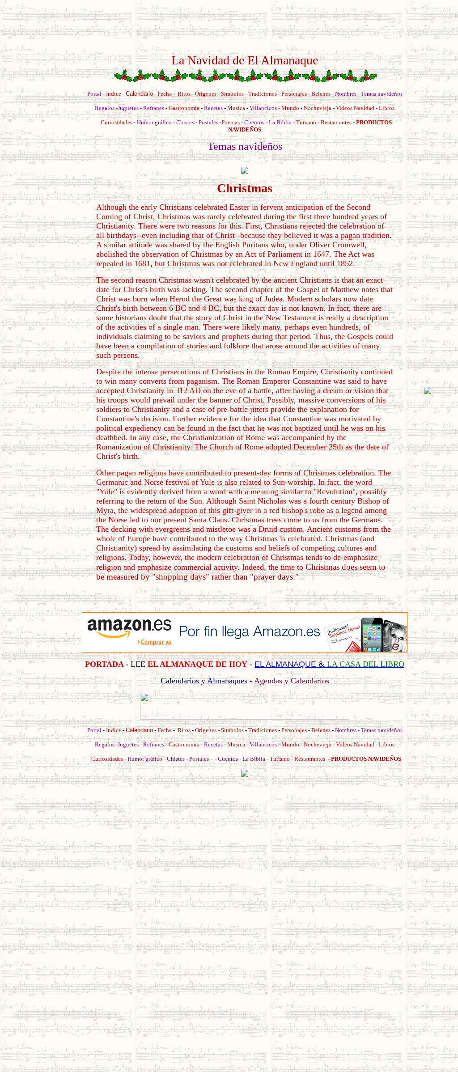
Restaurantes (336, 122)
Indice (113, 93)
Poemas (231, 122)
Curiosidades (116, 122)
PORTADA (104, 664)
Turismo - (308, 122)
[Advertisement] (46, 390)
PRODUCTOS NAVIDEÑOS (366, 758)
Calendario (139, 93)
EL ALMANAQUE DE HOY (197, 664)
